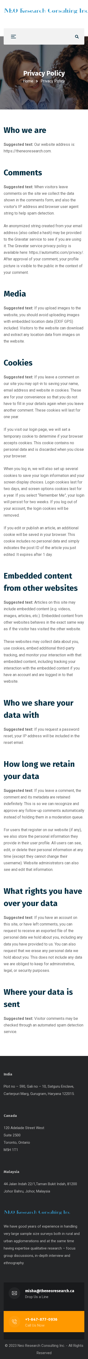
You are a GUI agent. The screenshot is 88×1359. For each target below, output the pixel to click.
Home (28, 81)
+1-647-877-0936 (41, 1319)
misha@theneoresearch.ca (49, 1291)
